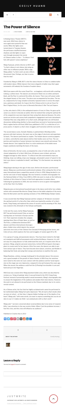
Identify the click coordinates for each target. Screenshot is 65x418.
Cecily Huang (32, 6)
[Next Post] (46, 330)
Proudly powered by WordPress (14, 403)
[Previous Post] (18, 330)
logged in (12, 364)
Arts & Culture (30, 31)
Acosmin (34, 403)
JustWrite (17, 396)
